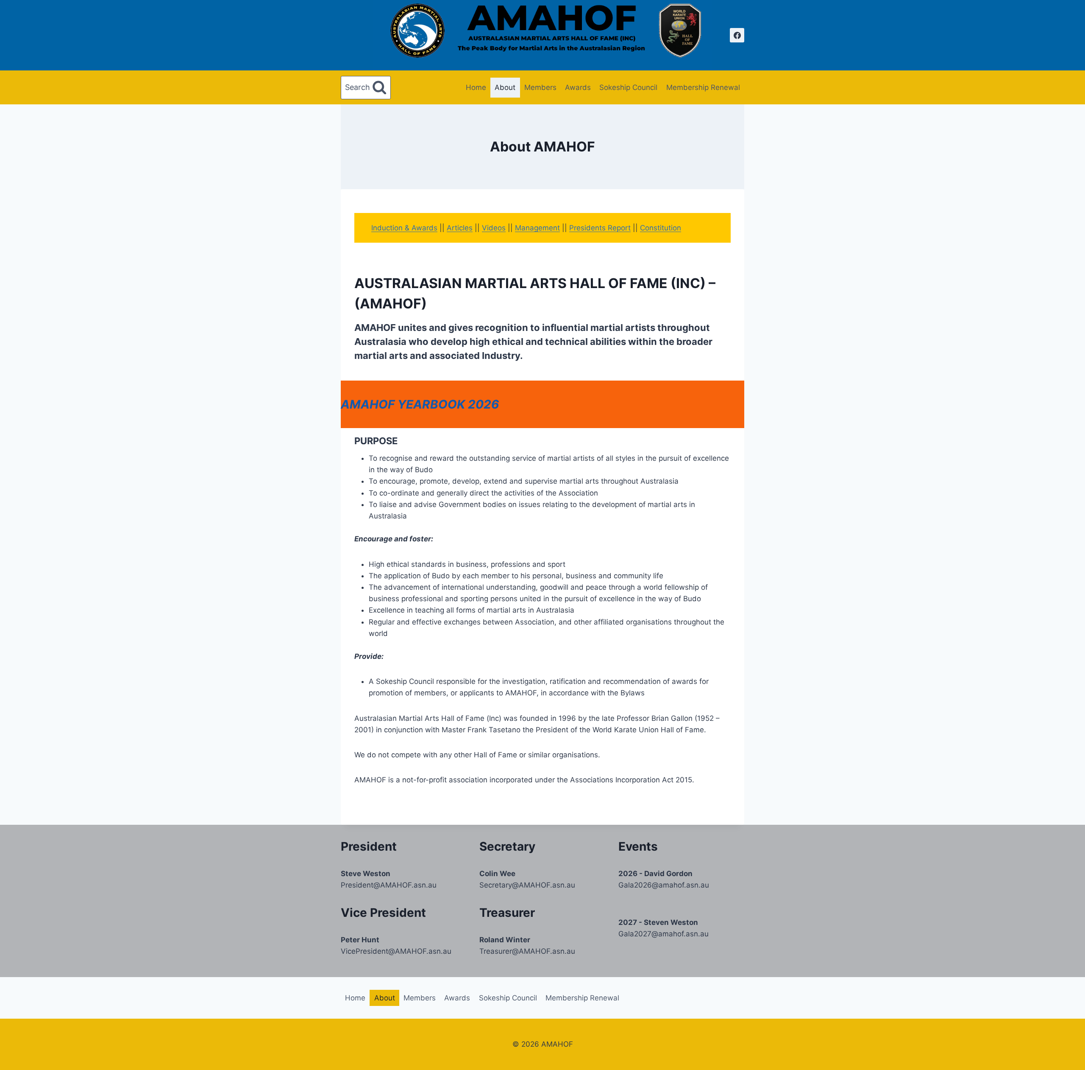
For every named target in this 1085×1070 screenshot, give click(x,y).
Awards (578, 87)
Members (540, 87)
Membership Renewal (703, 87)
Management (537, 228)
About (505, 87)
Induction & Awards (404, 228)
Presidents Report (600, 228)
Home (476, 87)
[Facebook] (737, 35)
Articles (460, 228)
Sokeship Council (628, 87)
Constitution (660, 228)
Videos (494, 228)
